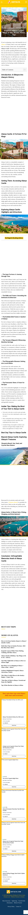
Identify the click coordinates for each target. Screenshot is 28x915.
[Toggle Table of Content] (23, 70)
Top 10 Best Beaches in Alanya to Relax (12, 685)
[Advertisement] (14, 114)
